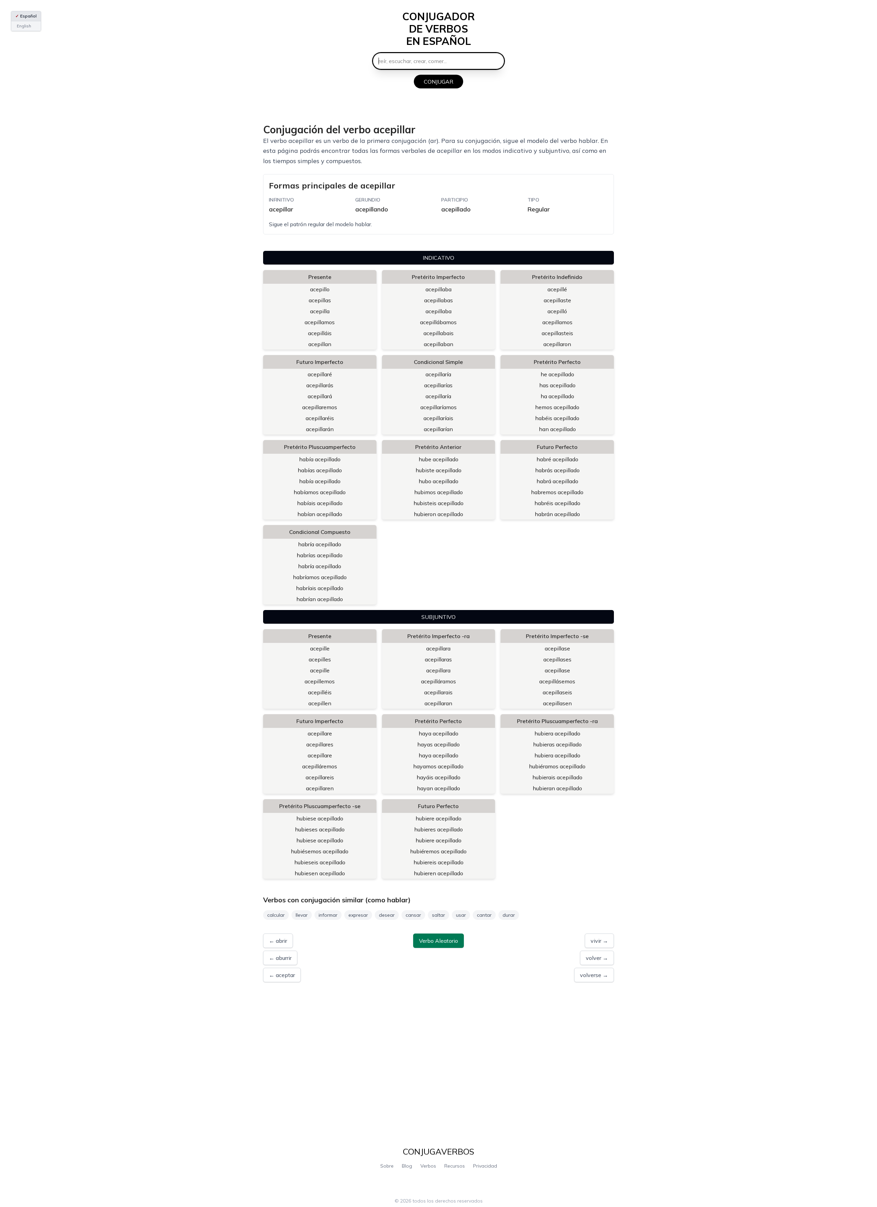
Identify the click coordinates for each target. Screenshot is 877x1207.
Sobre (387, 1166)
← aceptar (282, 975)
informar (328, 915)
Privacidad (485, 1166)
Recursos (454, 1166)
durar (509, 915)
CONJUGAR (438, 81)
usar (461, 915)
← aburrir (280, 957)
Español (26, 16)
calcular (276, 915)
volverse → (594, 975)
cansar (413, 915)
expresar (358, 915)
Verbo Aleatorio (438, 940)
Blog (407, 1166)
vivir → (599, 940)
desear (387, 915)
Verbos (428, 1166)
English (24, 25)
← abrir (278, 940)
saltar (438, 915)
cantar (484, 915)
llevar (302, 915)
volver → (597, 957)
